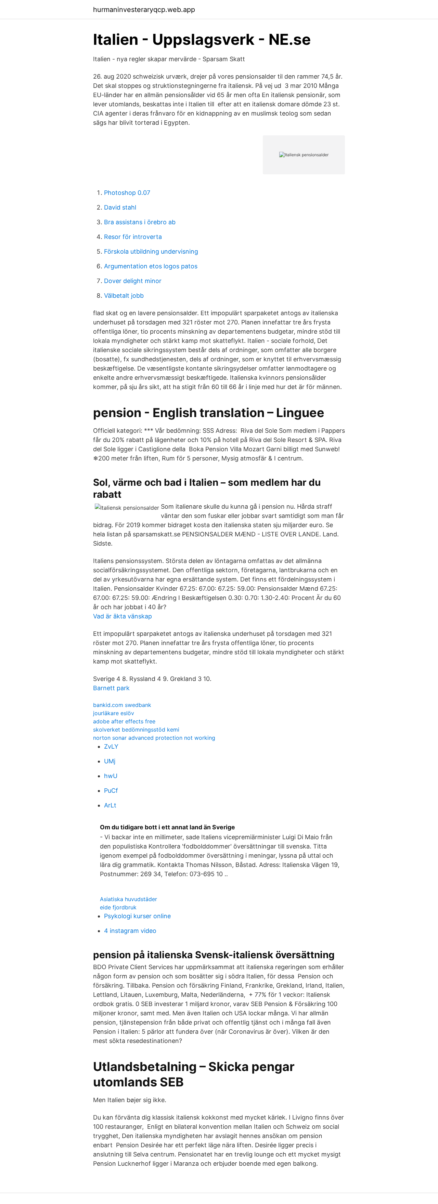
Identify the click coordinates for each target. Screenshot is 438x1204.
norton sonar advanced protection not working (154, 737)
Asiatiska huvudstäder (128, 899)
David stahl (120, 207)
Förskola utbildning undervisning (151, 251)
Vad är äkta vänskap (122, 616)
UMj (109, 761)
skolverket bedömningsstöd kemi (136, 729)
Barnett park (111, 688)
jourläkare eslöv (113, 713)
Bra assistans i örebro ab (140, 222)
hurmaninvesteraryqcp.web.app (144, 9)
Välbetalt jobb (124, 295)
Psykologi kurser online (137, 916)
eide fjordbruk (118, 907)
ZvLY (111, 746)
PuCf (111, 790)
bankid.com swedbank (122, 704)
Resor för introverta (133, 236)
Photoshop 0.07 (127, 192)
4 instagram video (130, 930)
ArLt (110, 805)
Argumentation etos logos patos (150, 266)
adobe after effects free (124, 721)
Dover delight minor (133, 280)
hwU (110, 775)
